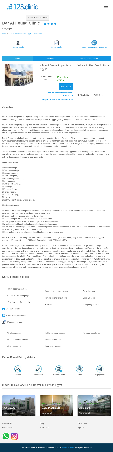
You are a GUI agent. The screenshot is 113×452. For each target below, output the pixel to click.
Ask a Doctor (18, 47)
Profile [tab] (17, 59)
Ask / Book (66, 86)
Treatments (82, 423)
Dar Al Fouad (37, 34)
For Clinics (44, 427)
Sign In (81, 427)
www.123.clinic (68, 448)
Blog (42, 423)
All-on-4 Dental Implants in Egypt (20, 34)
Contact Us (7, 423)
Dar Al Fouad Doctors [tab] (89, 59)
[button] (106, 7)
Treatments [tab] (50, 59)
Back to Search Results (38, 18)
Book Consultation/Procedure (94, 48)
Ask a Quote (56, 47)
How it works (7, 427)
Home (4, 34)
